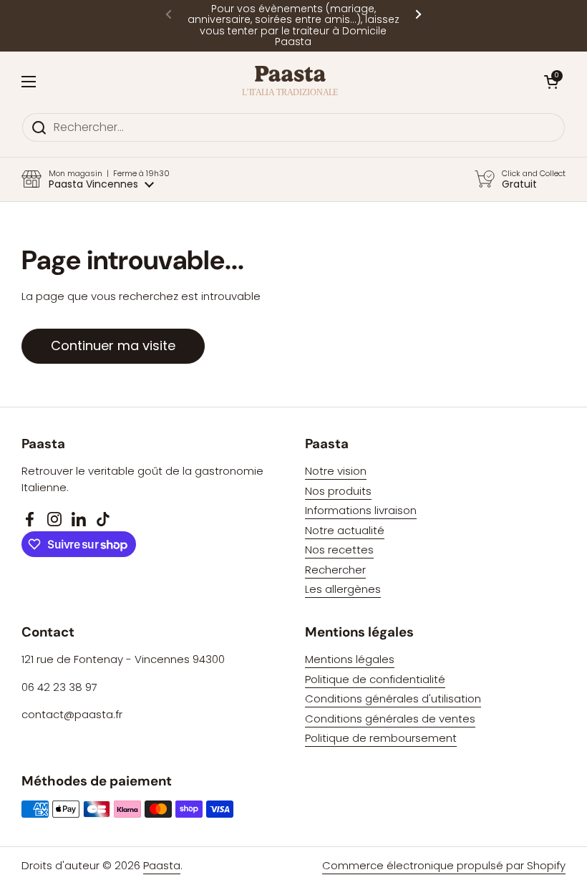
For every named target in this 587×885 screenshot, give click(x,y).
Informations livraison (361, 510)
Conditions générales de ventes (390, 718)
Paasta (161, 865)
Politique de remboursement (381, 737)
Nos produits (338, 490)
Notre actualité (344, 530)
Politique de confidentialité (375, 679)
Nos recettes (339, 549)
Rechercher (335, 569)
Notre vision (336, 470)
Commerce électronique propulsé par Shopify (444, 865)
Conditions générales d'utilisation (393, 698)
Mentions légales (349, 659)
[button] (551, 81)
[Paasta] (290, 82)
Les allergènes (343, 588)
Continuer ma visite (113, 345)
